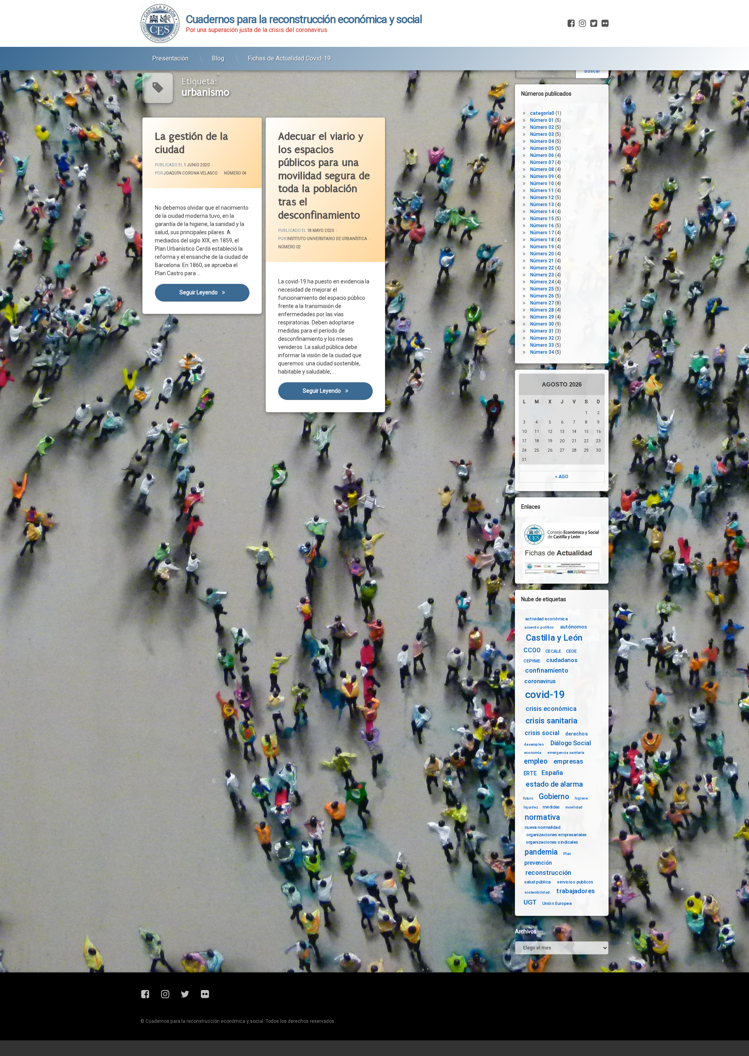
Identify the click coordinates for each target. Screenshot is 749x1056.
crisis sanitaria (551, 721)
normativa (542, 816)
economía (532, 752)
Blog (218, 58)
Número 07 (542, 162)
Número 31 (542, 331)
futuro (528, 798)
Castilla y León (554, 638)
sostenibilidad (537, 892)
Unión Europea (557, 903)
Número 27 (542, 303)
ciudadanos (561, 660)
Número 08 (542, 169)
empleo (535, 761)
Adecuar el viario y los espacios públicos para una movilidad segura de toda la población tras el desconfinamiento (324, 175)
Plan (567, 853)
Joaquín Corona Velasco (190, 173)
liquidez (531, 807)
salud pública (537, 882)
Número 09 (542, 176)
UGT (530, 902)
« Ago (561, 476)
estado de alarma (554, 784)
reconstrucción (548, 873)
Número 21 (542, 261)
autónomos (573, 626)
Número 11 (542, 190)
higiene (581, 798)
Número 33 (542, 345)
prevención (538, 863)
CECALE (553, 651)
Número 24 (542, 282)
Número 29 (542, 317)
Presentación (170, 58)
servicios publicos (575, 882)
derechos (576, 733)
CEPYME (532, 661)
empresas (568, 761)
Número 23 (542, 275)
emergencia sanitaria (565, 752)
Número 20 (542, 253)
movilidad (574, 807)
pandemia (541, 852)
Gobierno (554, 796)
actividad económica (546, 618)
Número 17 (542, 232)
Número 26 (542, 296)
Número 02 (289, 247)
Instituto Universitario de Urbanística (327, 239)
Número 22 (542, 268)
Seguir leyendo (214, 292)
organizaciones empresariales (556, 834)
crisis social (542, 733)
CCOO (532, 650)
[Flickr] (604, 23)
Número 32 (542, 338)
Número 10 (542, 183)
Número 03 (542, 134)
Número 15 (542, 218)
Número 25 (542, 289)
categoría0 (542, 113)
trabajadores (575, 891)
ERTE (530, 773)
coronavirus (540, 681)
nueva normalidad (542, 827)
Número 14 (542, 211)
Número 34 (542, 352)
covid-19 (545, 695)
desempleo (534, 744)
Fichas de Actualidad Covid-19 (289, 58)
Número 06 (542, 155)
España (552, 773)
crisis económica (551, 709)
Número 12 (542, 197)
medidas (551, 807)
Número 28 (542, 310)
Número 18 (542, 239)
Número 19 (542, 246)
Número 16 (542, 225)
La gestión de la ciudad (191, 143)
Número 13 (542, 204)
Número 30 (542, 324)
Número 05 (542, 148)
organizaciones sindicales (552, 841)
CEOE (571, 651)
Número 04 (235, 173)
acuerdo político (539, 627)
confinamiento (546, 671)
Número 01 (542, 120)
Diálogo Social (570, 743)
